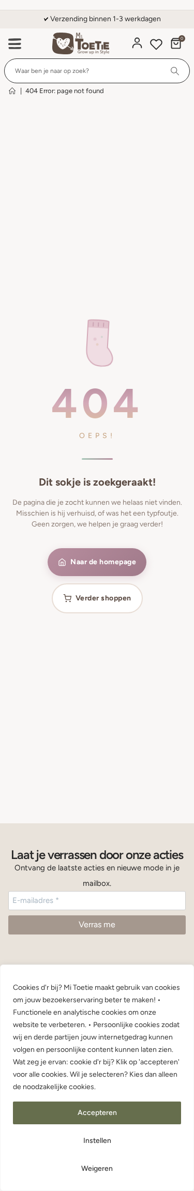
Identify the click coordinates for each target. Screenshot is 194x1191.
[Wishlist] (156, 46)
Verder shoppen (103, 598)
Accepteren (97, 1112)
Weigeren (97, 1168)
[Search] (175, 71)
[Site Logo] (80, 44)
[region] (97, 1077)
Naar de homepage (103, 561)
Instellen (97, 1140)
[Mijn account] (137, 43)
